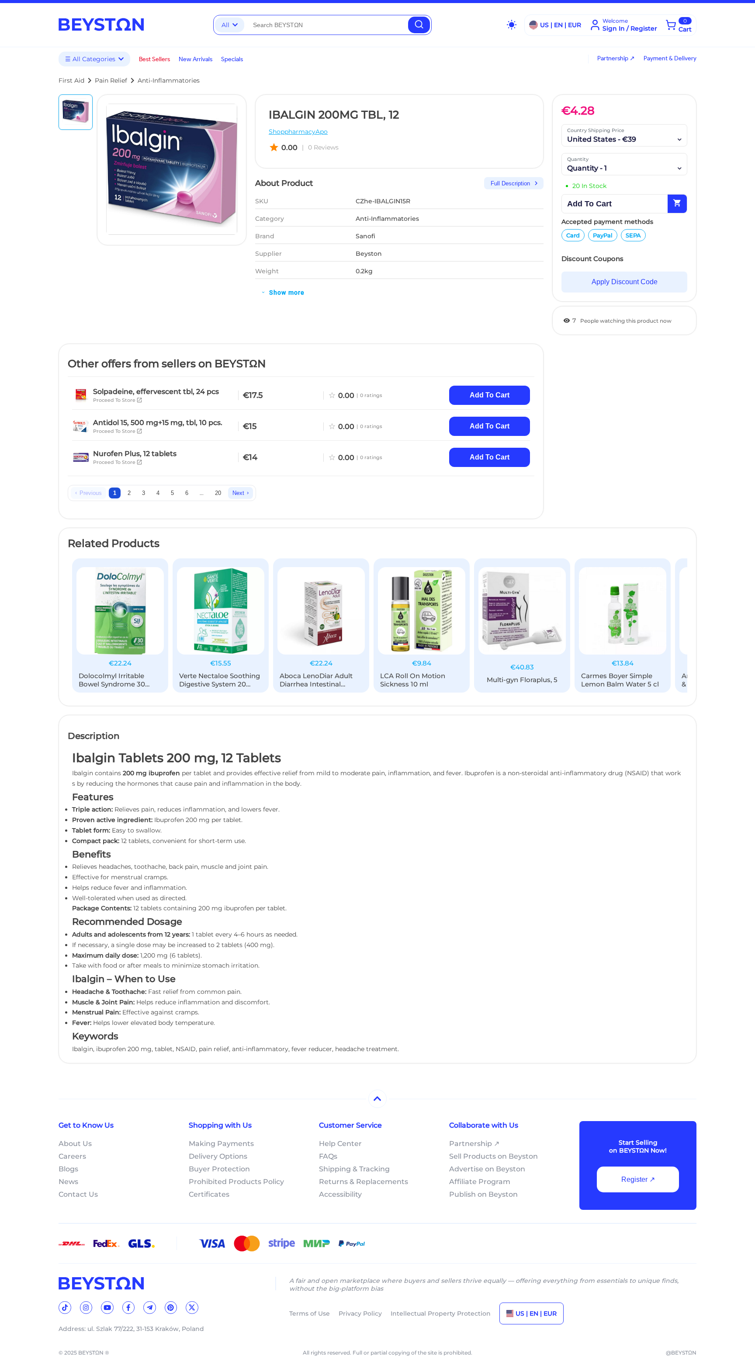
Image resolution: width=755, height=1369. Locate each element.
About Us (75, 1143)
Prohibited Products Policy (236, 1181)
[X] (192, 1307)
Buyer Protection (219, 1169)
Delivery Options (218, 1156)
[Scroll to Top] (377, 1099)
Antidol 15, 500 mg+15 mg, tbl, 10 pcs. (157, 422)
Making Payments (221, 1143)
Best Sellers (154, 59)
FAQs (328, 1156)
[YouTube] (107, 1307)
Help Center (340, 1143)
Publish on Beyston (483, 1194)
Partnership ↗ (616, 58)
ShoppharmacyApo (298, 132)
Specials (232, 59)
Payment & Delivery (670, 58)
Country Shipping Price (595, 130)
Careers (72, 1156)
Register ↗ (638, 1179)
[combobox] (326, 25)
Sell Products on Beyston (493, 1156)
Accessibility (340, 1194)
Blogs (68, 1169)
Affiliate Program (479, 1181)
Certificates (209, 1194)
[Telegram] (149, 1307)
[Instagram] (86, 1307)
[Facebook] (128, 1307)
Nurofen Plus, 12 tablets (135, 453)
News (68, 1181)
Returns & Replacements (363, 1181)
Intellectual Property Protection (441, 1313)
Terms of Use (309, 1313)
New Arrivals (195, 59)
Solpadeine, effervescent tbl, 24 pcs (156, 391)
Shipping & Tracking (354, 1169)
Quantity (578, 159)
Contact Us (78, 1194)
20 (218, 493)
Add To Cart (489, 395)
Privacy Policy (360, 1313)
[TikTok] (65, 1307)
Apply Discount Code (625, 282)
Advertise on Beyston (487, 1169)
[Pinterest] (171, 1307)
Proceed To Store (117, 400)
